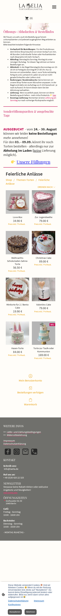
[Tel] (34, 452)
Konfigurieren (14, 604)
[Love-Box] (17, 202)
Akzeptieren (14, 612)
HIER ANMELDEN (10, 492)
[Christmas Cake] (43, 242)
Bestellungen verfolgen (30, 392)
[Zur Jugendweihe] (43, 202)
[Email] (25, 452)
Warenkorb (30, 404)
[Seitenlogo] (30, 7)
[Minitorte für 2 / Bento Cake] (17, 289)
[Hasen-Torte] (17, 333)
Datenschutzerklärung (18, 601)
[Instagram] (17, 452)
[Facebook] (8, 452)
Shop (9, 180)
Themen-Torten (25, 180)
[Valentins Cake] (43, 289)
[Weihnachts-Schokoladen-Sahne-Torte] (17, 242)
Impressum (39, 601)
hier (54, 95)
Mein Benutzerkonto (30, 380)
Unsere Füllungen (33, 161)
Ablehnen (30, 612)
